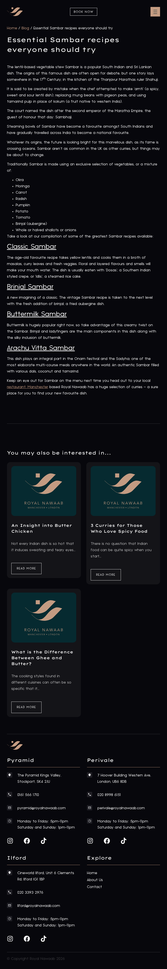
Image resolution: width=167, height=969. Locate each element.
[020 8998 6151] (89, 794)
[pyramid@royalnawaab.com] (9, 807)
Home (12, 28)
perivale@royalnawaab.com (121, 808)
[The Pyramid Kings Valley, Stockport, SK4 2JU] (9, 775)
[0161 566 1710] (9, 794)
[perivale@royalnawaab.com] (89, 807)
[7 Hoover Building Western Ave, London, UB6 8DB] (89, 775)
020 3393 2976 (30, 892)
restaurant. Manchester (27, 387)
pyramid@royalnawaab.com (41, 808)
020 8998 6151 (109, 795)
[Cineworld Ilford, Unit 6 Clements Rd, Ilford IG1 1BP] (9, 872)
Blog (25, 28)
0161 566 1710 (28, 795)
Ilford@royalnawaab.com (38, 906)
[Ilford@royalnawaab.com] (9, 905)
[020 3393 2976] (9, 892)
